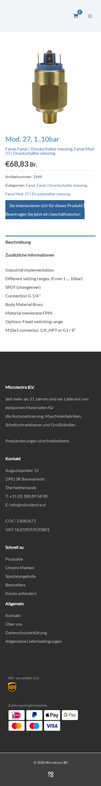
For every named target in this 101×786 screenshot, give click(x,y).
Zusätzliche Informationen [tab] (29, 254)
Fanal (10, 148)
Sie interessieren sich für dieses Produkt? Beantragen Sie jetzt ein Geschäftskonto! (44, 210)
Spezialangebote (20, 576)
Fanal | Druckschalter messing (44, 148)
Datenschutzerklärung (26, 632)
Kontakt (13, 615)
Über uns (13, 623)
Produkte (14, 558)
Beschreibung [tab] (18, 241)
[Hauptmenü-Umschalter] (90, 15)
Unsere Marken (19, 567)
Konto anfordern (21, 593)
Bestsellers (15, 584)
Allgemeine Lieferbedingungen (33, 641)
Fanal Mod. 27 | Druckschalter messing (50, 151)
